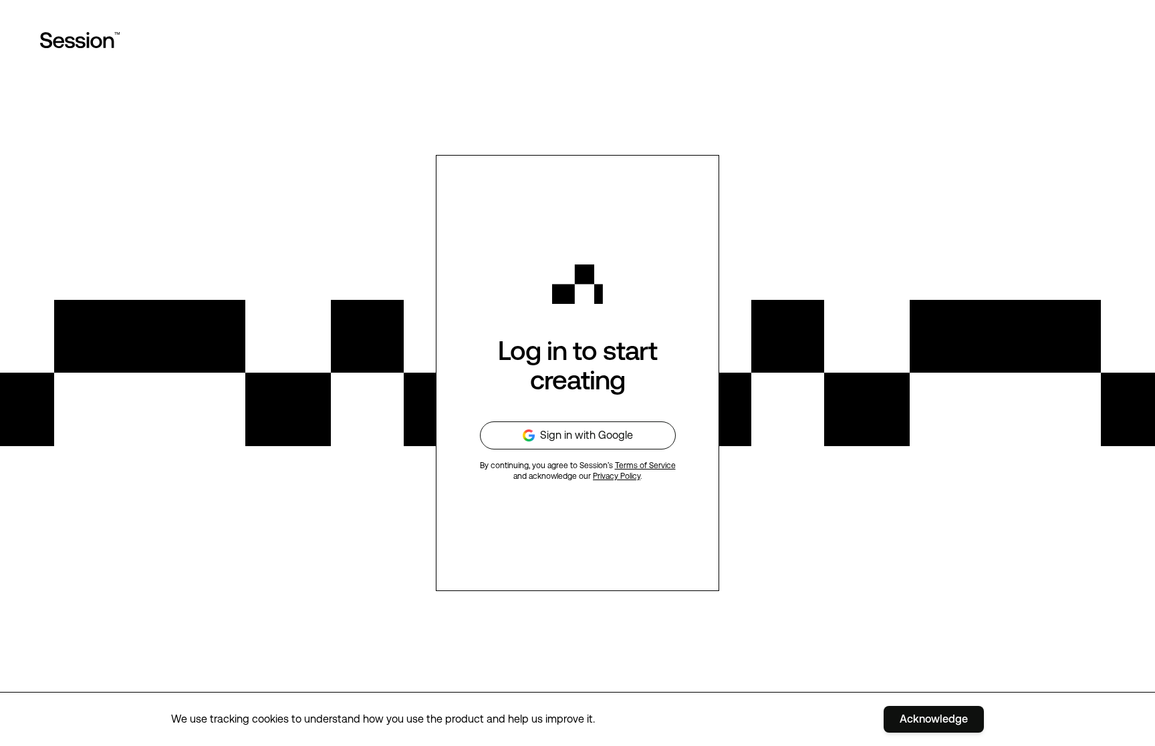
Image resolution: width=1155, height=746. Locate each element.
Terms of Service (645, 465)
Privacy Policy (616, 476)
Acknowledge (934, 719)
